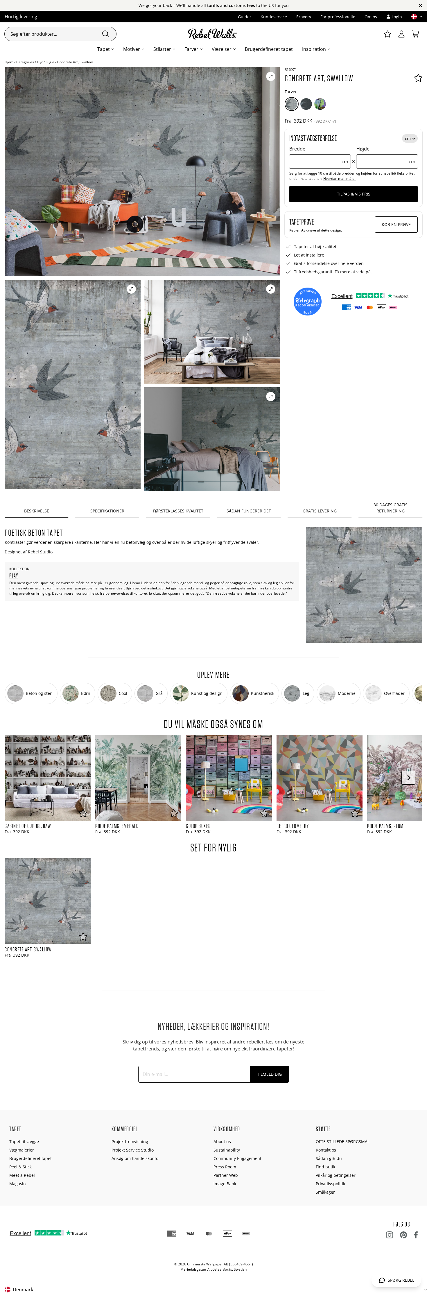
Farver (191, 49)
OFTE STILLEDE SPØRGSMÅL (342, 1141)
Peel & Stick (20, 1167)
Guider (244, 16)
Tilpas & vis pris (353, 194)
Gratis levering (320, 511)
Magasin (17, 1183)
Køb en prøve (396, 224)
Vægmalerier (21, 1150)
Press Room (225, 1167)
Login (397, 16)
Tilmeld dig (269, 1074)
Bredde (318, 155)
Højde (385, 155)
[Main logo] (213, 34)
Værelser (222, 49)
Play (13, 575)
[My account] (401, 34)
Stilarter (162, 49)
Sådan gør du (329, 1158)
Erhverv (303, 16)
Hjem (9, 62)
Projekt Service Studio (133, 1150)
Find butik (325, 1167)
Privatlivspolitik (330, 1183)
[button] (414, 16)
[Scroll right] (408, 778)
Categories (25, 62)
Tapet (103, 49)
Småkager (325, 1192)
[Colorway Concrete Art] (320, 104)
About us (222, 1141)
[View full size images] (270, 76)
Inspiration (314, 49)
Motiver (131, 49)
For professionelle (337, 16)
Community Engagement (237, 1158)
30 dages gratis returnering (391, 508)
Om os (371, 16)
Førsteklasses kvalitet (178, 511)
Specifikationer (107, 511)
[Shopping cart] (415, 34)
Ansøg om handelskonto (135, 1158)
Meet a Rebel (22, 1175)
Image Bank (225, 1183)
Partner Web (226, 1175)
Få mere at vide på (353, 272)
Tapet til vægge (24, 1141)
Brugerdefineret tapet (269, 49)
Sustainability (227, 1150)
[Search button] (106, 34)
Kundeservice (274, 16)
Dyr (40, 62)
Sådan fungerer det (249, 511)
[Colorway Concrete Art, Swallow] (292, 104)
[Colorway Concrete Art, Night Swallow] (306, 104)
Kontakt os (326, 1150)
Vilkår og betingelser (336, 1175)
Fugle (50, 62)
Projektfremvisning (130, 1141)
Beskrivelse (36, 511)
